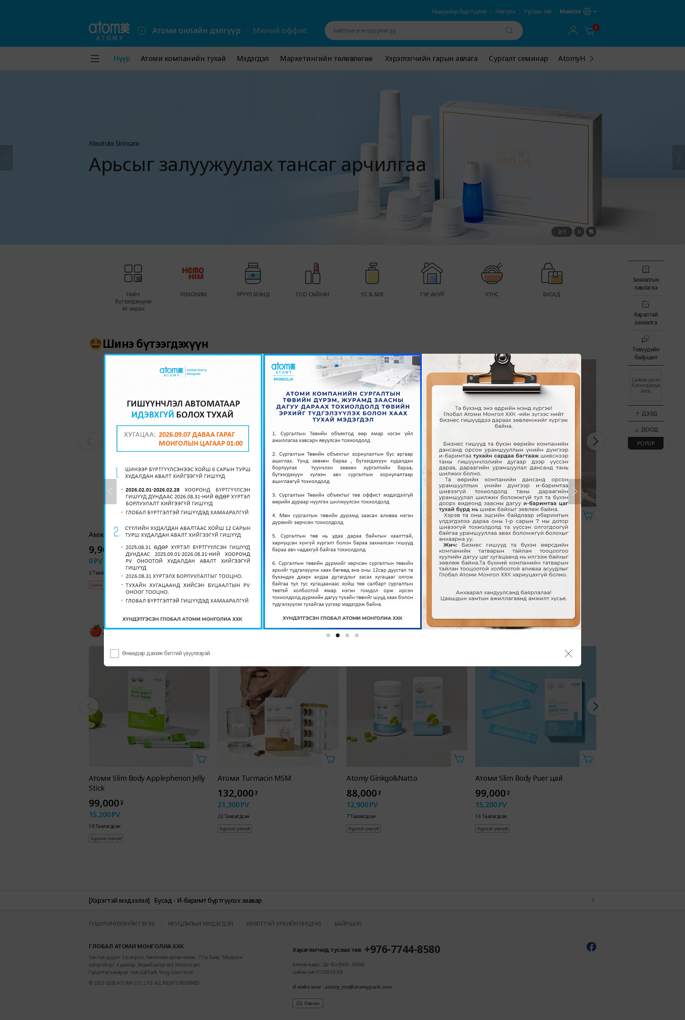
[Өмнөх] (110, 491)
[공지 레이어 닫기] (568, 653)
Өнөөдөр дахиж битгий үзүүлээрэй (166, 653)
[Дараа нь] (574, 491)
